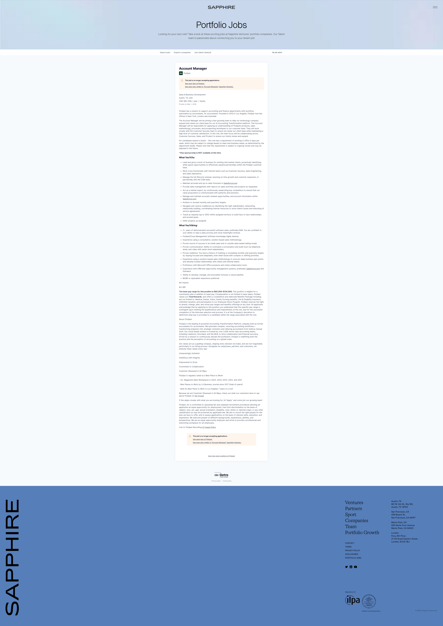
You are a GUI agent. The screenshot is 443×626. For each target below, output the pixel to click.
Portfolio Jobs (353, 558)
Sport (350, 514)
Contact (349, 543)
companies (182, 52)
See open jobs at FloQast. (195, 84)
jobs (165, 52)
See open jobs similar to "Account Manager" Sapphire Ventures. (209, 87)
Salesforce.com (230, 183)
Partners (353, 508)
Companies (356, 520)
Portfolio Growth (362, 532)
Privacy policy (216, 481)
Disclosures (351, 554)
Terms (348, 547)
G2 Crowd (199, 396)
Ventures (354, 502)
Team (351, 526)
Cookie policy (227, 481)
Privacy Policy (352, 550)
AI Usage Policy (209, 427)
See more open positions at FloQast (221, 456)
